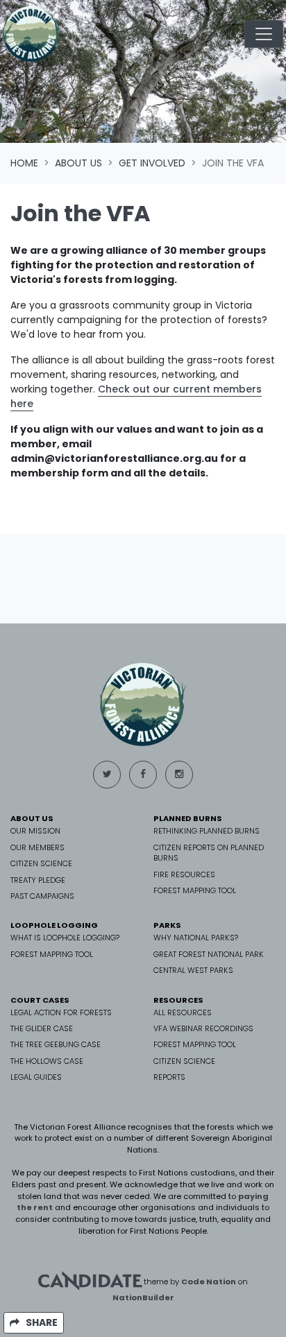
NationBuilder (143, 1297)
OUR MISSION (35, 830)
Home (24, 163)
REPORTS (169, 1076)
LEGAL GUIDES (36, 1076)
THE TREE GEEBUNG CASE (55, 1044)
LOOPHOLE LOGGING (54, 925)
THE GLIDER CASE (41, 1028)
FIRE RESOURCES (184, 874)
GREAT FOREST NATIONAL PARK (208, 954)
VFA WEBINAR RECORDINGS (203, 1028)
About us (78, 163)
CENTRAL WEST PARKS (193, 970)
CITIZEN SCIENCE (41, 863)
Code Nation (208, 1280)
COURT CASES (39, 1000)
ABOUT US (31, 818)
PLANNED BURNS (187, 818)
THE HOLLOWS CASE (46, 1061)
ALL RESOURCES (182, 1012)
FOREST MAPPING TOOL (194, 890)
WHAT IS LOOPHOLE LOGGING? (64, 937)
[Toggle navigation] (263, 34)
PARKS (167, 925)
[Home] (31, 34)
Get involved (152, 163)
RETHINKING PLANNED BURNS (206, 830)
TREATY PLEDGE (37, 880)
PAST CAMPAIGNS (42, 896)
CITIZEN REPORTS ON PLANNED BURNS (208, 852)
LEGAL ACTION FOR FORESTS (61, 1012)
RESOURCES (178, 1000)
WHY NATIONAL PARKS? (195, 937)
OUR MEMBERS (37, 847)
